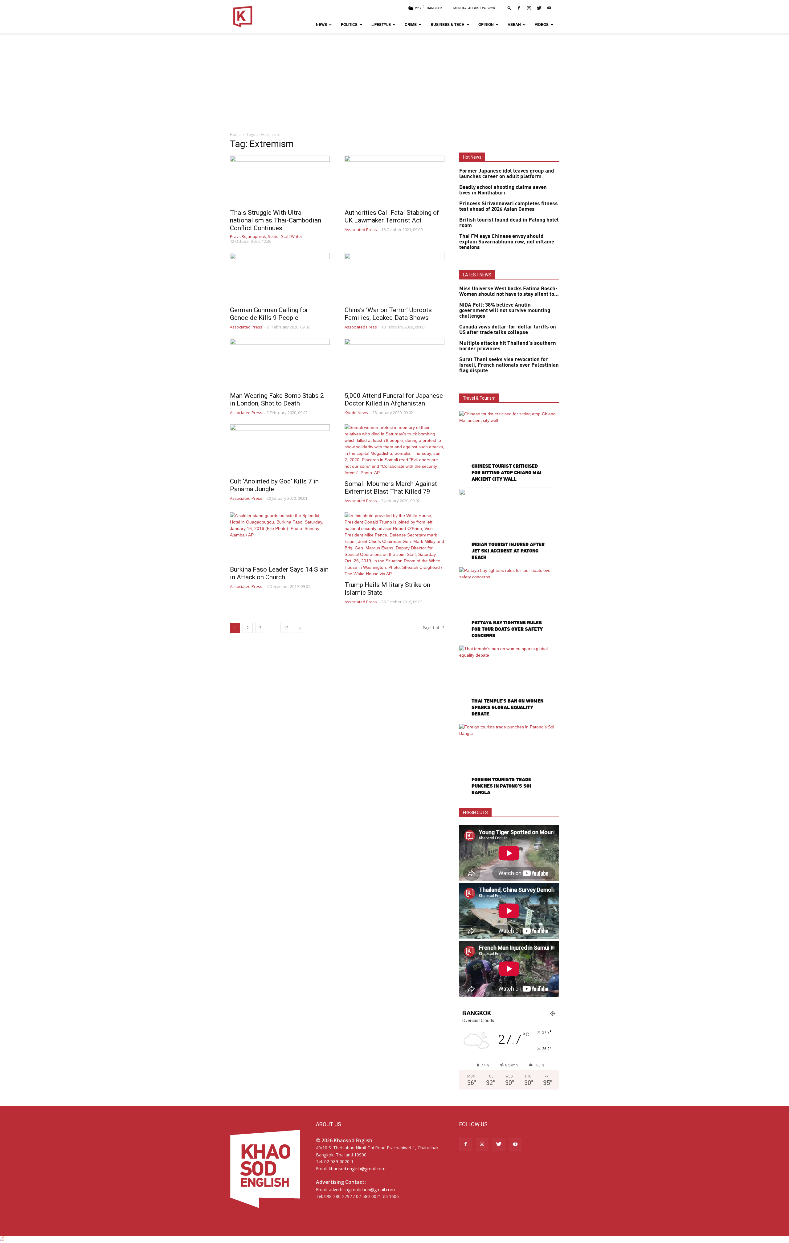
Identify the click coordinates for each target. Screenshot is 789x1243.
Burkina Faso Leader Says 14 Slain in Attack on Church (279, 573)
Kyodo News (356, 412)
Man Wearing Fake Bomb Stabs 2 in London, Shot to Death (277, 399)
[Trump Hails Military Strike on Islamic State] (394, 544)
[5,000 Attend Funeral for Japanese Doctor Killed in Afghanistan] (394, 363)
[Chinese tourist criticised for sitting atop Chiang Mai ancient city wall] (509, 447)
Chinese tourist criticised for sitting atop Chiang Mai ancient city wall (507, 472)
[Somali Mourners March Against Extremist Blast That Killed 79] (394, 450)
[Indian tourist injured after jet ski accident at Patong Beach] (509, 525)
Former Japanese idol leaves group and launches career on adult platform (506, 173)
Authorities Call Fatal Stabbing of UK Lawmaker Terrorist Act (392, 216)
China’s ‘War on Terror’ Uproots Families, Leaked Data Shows (388, 313)
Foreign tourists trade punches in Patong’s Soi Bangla (501, 785)
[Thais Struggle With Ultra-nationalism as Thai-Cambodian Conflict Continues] (280, 180)
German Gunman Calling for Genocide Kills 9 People (269, 313)
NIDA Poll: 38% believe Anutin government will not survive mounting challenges (504, 310)
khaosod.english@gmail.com (357, 1169)
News (321, 24)
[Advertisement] (394, 79)
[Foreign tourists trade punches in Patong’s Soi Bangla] (509, 760)
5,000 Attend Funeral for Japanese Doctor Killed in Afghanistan (394, 399)
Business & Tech (447, 24)
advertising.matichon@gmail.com (362, 1189)
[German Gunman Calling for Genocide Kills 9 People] (280, 277)
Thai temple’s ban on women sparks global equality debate (507, 707)
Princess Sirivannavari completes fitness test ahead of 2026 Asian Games (508, 206)
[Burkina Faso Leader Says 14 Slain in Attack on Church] (280, 537)
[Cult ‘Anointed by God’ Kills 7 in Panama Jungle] (280, 449)
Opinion (486, 24)
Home (235, 134)
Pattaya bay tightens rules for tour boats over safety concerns (507, 629)
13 (286, 627)
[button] (509, 8)
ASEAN (514, 24)
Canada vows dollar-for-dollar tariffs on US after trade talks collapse (507, 329)
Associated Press (361, 229)
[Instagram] (528, 8)
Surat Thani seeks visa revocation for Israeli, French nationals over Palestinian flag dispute (509, 365)
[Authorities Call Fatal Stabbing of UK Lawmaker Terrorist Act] (394, 180)
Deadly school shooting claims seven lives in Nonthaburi (503, 190)
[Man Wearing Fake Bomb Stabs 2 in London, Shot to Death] (280, 363)
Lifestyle (381, 24)
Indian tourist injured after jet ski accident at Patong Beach (508, 550)
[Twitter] (539, 8)
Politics (349, 24)
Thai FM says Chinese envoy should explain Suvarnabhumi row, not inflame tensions (506, 242)
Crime (411, 24)
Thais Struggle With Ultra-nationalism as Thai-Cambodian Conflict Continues (275, 220)
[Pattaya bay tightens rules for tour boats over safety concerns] (509, 603)
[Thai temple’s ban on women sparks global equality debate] (509, 682)
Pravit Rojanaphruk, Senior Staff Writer (266, 236)
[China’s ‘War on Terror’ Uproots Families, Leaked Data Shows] (394, 277)
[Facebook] (518, 8)
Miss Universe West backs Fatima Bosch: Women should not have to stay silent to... (509, 291)
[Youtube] (549, 8)
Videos (542, 24)
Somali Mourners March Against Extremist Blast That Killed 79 (391, 487)
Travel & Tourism (479, 398)
